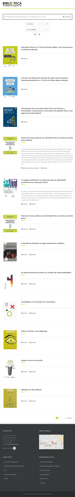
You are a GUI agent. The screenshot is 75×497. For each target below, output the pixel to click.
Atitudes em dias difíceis (31, 390)
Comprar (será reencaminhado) (31, 168)
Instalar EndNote (44, 474)
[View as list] (39, 34)
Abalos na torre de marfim (32, 360)
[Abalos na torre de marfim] (10, 369)
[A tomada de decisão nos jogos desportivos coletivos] (10, 252)
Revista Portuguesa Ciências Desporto (14, 466)
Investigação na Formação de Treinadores (38, 302)
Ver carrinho (68, 17)
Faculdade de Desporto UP (11, 462)
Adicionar (25, 204)
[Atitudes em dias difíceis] (10, 398)
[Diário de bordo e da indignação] (10, 339)
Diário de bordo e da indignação (34, 331)
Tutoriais (42, 483)
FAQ (5, 470)
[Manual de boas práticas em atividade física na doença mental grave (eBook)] (10, 145)
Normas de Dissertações (46, 462)
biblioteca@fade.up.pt (13, 444)
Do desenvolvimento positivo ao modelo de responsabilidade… (46, 273)
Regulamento (43, 478)
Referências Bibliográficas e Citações (49, 466)
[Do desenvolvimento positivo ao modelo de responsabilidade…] (10, 281)
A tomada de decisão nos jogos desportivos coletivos (42, 243)
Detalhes (25, 58)
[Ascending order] (48, 24)
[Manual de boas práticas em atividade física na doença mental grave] (10, 223)
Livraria (6, 478)
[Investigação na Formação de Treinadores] (10, 310)
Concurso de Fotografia (10, 474)
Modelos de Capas (45, 470)
